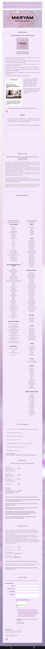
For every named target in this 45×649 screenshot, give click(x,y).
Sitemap (12, 644)
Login (40, 644)
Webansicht (39, 645)
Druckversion (7, 644)
